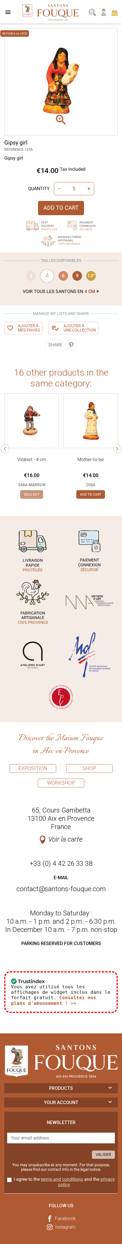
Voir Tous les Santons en (59, 291)
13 (91, 275)
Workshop (61, 783)
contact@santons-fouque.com (61, 889)
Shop (89, 768)
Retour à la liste (14, 33)
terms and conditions (62, 1179)
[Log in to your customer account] (104, 12)
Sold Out (31, 494)
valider (103, 1154)
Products (61, 1088)
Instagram (65, 1227)
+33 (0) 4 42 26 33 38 (61, 864)
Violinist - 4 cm (31, 459)
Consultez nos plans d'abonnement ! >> (53, 1000)
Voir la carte (65, 839)
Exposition (32, 768)
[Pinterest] (71, 345)
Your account (61, 1102)
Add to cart (61, 207)
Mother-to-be (90, 459)
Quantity (39, 188)
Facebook (65, 1218)
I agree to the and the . (64, 1181)
